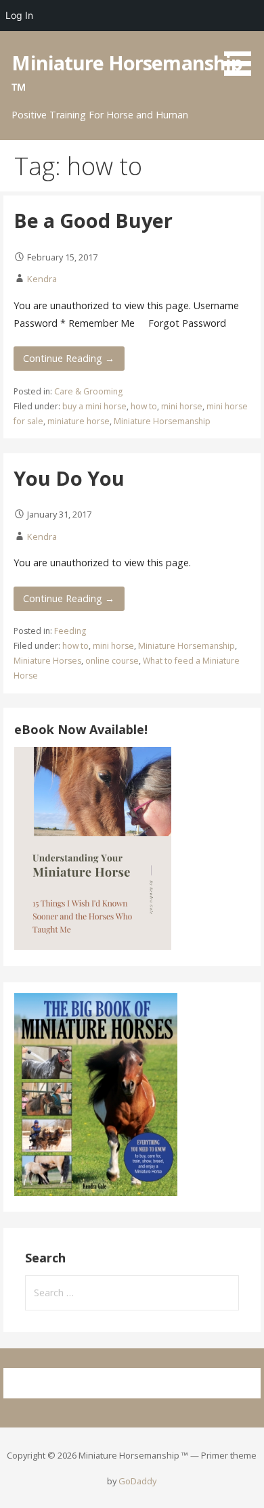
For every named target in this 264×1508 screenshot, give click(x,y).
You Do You (69, 478)
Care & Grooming (88, 391)
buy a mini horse (94, 406)
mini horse (181, 406)
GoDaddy (137, 1481)
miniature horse (78, 421)
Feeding (70, 631)
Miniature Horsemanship (162, 421)
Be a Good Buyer (93, 220)
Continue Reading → (68, 358)
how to (144, 406)
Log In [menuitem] (19, 15)
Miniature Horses (47, 660)
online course (112, 660)
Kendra (42, 279)
